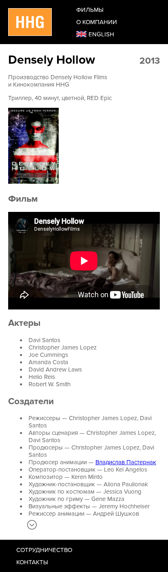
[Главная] (30, 22)
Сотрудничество (44, 550)
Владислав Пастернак (125, 462)
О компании (96, 22)
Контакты (32, 562)
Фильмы (90, 9)
